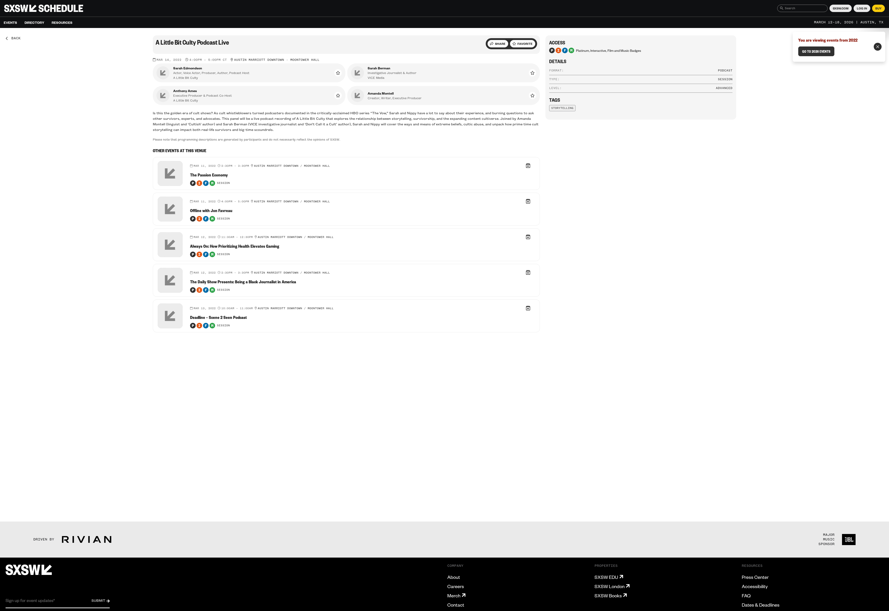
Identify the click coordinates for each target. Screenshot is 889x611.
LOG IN (862, 8)
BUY (878, 8)
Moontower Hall (304, 60)
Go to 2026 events (816, 51)
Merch (453, 595)
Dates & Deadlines (760, 605)
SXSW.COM (840, 8)
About (453, 577)
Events (10, 22)
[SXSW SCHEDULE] (43, 8)
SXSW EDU (606, 577)
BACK (14, 38)
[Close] (878, 47)
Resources (62, 22)
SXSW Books (608, 595)
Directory (34, 22)
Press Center (755, 577)
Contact (455, 605)
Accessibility (755, 586)
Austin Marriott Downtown (259, 60)
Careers (455, 586)
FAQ (746, 595)
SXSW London (610, 586)
